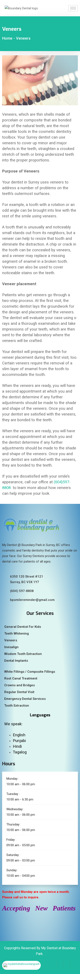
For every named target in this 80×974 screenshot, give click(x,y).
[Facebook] (54, 964)
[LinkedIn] (66, 964)
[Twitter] (60, 964)
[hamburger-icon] (73, 8)
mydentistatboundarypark (24, 964)
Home (7, 38)
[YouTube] (73, 964)
